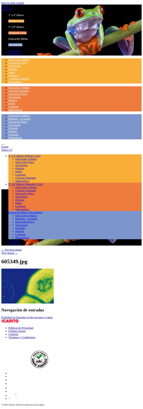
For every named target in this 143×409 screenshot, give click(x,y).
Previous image (11, 249)
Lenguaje (13, 75)
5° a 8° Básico (25, 184)
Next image (9, 252)
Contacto (13, 334)
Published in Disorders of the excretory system (26, 317)
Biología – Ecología (19, 118)
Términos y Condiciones (21, 337)
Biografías (14, 50)
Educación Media (25, 212)
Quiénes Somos (17, 331)
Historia (12, 69)
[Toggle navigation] (2, 144)
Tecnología (14, 66)
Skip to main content (12, 2)
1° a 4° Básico (24, 155)
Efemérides (14, 53)
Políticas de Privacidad (20, 327)
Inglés (11, 72)
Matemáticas (15, 81)
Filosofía (13, 128)
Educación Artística (19, 59)
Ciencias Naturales (18, 78)
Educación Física (17, 62)
